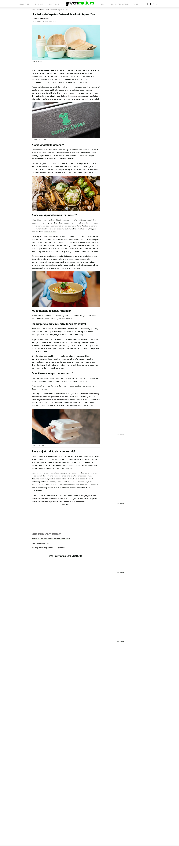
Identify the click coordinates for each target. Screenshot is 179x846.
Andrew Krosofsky (42, 19)
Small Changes (42, 10)
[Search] (145, 3)
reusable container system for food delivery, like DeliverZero (58, 501)
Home (34, 10)
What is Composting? (40, 543)
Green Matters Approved (120, 4)
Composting (65, 10)
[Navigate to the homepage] (80, 3)
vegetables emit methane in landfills (53, 399)
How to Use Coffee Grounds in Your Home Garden (51, 539)
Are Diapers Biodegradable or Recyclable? (48, 548)
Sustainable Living (54, 10)
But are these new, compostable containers (80, 96)
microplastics (50, 232)
